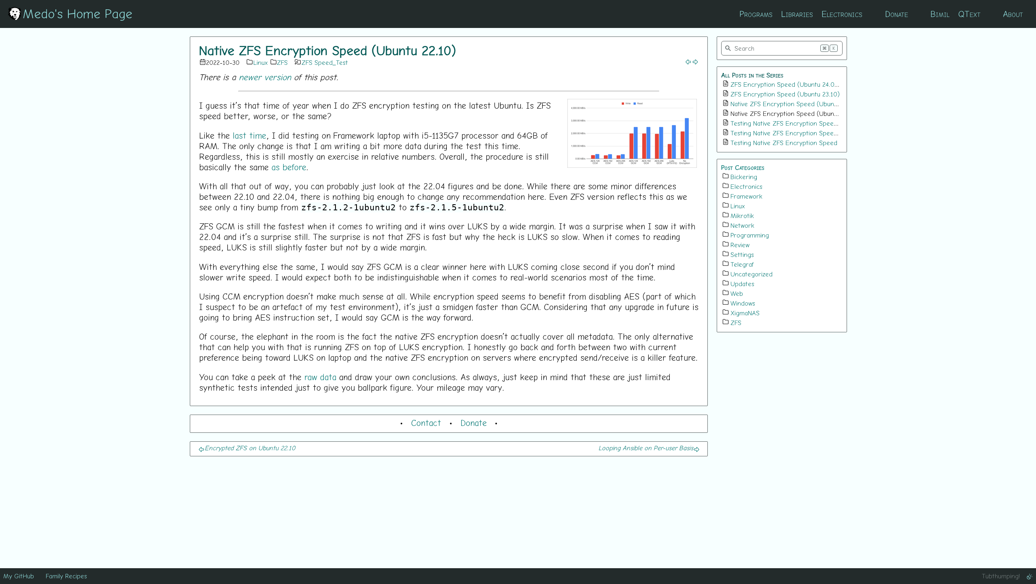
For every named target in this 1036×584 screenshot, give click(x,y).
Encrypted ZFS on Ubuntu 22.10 (250, 448)
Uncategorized (751, 274)
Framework (746, 196)
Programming (749, 235)
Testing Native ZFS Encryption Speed (783, 143)
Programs (756, 14)
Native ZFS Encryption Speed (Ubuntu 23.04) (795, 104)
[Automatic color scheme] (1029, 576)
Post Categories (742, 167)
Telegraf (742, 264)
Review (739, 245)
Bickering (743, 177)
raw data (320, 377)
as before (289, 167)
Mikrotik (742, 216)
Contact (426, 422)
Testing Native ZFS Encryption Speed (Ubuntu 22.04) (806, 123)
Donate (896, 14)
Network (742, 225)
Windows (742, 303)
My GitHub (18, 576)
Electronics (842, 14)
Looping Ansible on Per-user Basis (646, 448)
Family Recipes (66, 576)
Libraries (797, 14)
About (1013, 14)
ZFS (282, 62)
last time (249, 135)
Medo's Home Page (77, 13)
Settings (742, 254)
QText (969, 14)
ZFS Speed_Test (324, 62)
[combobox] (782, 48)
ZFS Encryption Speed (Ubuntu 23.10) (785, 94)
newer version (265, 77)
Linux (260, 62)
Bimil (939, 14)
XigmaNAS (745, 313)
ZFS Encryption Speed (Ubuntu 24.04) (785, 84)
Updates (742, 284)
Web (736, 293)
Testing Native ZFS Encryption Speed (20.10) (795, 133)
